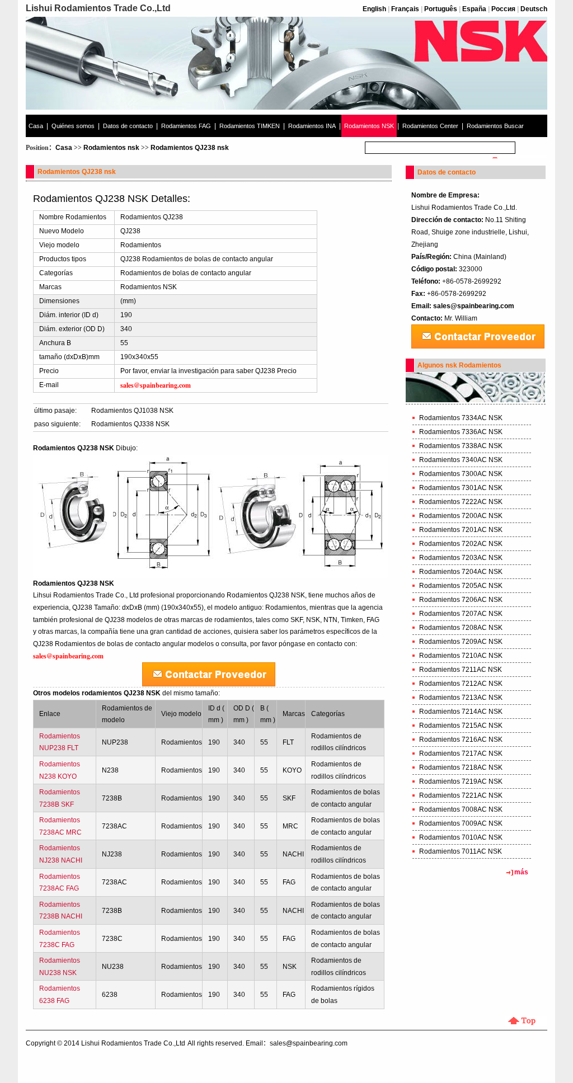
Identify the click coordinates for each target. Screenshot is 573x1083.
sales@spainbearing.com (473, 306)
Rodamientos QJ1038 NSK (132, 411)
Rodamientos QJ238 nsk (190, 148)
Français (405, 9)
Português (440, 9)
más (521, 872)
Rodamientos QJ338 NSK (130, 424)
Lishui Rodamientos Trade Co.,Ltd (133, 1043)
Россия (503, 9)
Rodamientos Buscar (495, 126)
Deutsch (533, 9)
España (474, 9)
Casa (36, 126)
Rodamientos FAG (186, 126)
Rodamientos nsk (111, 148)
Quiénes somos (73, 126)
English (374, 9)
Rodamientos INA (312, 126)
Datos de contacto (128, 126)
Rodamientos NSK (369, 126)
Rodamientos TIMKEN (249, 126)
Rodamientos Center (430, 126)
